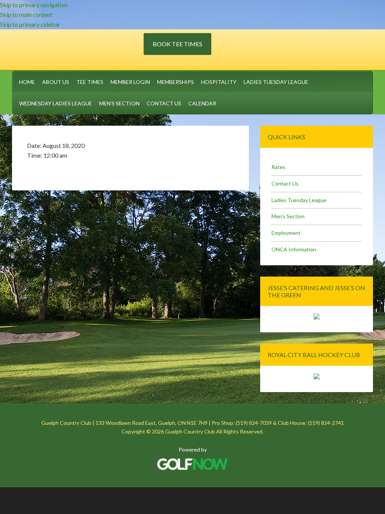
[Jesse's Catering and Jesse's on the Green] (317, 317)
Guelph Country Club (78, 48)
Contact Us (285, 183)
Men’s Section (288, 216)
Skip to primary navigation (34, 4)
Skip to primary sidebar (30, 24)
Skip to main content (26, 14)
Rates (278, 167)
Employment (286, 233)
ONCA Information (293, 249)
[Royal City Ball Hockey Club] (317, 377)
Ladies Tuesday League (298, 200)
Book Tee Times (177, 43)
